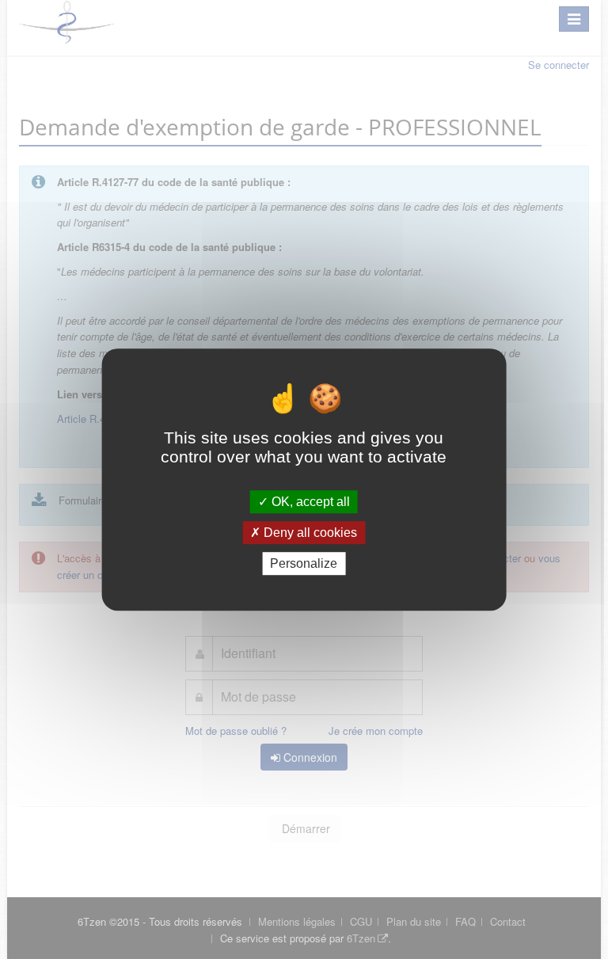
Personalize (303, 563)
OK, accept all (309, 501)
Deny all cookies (308, 532)
